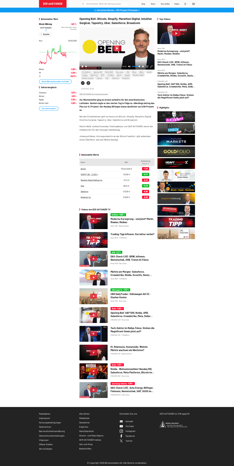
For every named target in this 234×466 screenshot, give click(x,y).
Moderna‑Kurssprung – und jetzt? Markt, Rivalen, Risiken (173, 52)
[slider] (103, 66)
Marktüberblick (86, 431)
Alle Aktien (84, 413)
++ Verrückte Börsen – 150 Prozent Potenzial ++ (117, 10)
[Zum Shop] (143, 4)
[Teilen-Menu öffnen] (83, 83)
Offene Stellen (46, 444)
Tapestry (99, 78)
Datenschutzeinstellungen (51, 435)
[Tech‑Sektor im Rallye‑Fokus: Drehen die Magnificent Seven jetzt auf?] (117, 334)
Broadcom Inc (86, 197)
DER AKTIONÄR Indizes (90, 439)
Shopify (127, 75)
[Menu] (193, 4)
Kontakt (129, 421)
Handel (149, 72)
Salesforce (115, 78)
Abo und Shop (86, 444)
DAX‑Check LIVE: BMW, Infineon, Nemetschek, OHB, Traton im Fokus (174, 63)
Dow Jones (119, 72)
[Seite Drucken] (88, 83)
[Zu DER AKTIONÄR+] (165, 4)
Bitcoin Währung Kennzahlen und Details (55, 81)
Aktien (141, 72)
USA (128, 72)
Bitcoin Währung (45, 24)
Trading (84, 75)
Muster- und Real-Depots (91, 435)
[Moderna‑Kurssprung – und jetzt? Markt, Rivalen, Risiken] (117, 221)
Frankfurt (111, 75)
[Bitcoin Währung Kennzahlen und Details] (58, 54)
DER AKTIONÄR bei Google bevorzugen (93, 94)
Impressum (44, 418)
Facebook (130, 436)
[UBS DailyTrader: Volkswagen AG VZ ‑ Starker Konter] (117, 296)
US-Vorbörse (86, 72)
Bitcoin (119, 75)
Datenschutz (45, 426)
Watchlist (46, 34)
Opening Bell (98, 72)
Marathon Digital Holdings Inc (91, 180)
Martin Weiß (109, 72)
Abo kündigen (45, 448)
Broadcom (125, 78)
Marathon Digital (138, 75)
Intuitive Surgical (87, 78)
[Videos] (177, 4)
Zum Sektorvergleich (49, 108)
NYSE (102, 75)
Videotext (44, 440)
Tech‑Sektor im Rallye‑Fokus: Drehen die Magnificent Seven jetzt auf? (175, 96)
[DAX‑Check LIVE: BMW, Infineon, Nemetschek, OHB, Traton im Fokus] (117, 259)
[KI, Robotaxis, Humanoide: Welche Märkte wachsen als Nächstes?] (117, 353)
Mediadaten (44, 413)
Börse (134, 72)
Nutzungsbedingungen (50, 422)
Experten (83, 426)
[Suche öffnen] (83, 4)
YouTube (130, 426)
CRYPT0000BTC (46, 27)
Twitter (129, 440)
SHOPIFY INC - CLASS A (89, 174)
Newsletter (84, 422)
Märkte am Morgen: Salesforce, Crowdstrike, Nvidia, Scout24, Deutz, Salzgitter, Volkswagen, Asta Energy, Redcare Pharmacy (175, 74)
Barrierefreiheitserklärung (52, 431)
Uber (107, 78)
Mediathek (84, 418)
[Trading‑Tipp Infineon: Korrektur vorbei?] (117, 240)
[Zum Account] (153, 4)
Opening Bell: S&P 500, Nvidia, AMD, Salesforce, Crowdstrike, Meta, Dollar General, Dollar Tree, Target (175, 85)
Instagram (130, 431)
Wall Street (94, 75)
